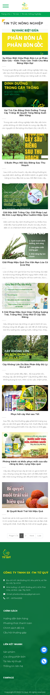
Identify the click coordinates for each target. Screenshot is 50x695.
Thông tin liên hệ (13, 666)
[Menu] (6, 6)
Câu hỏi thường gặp (14, 632)
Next (32, 535)
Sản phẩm (9, 652)
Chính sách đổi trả (13, 628)
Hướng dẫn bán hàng (15, 618)
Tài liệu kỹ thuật (12, 661)
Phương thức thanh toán (17, 623)
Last (39, 535)
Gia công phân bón (14, 656)
